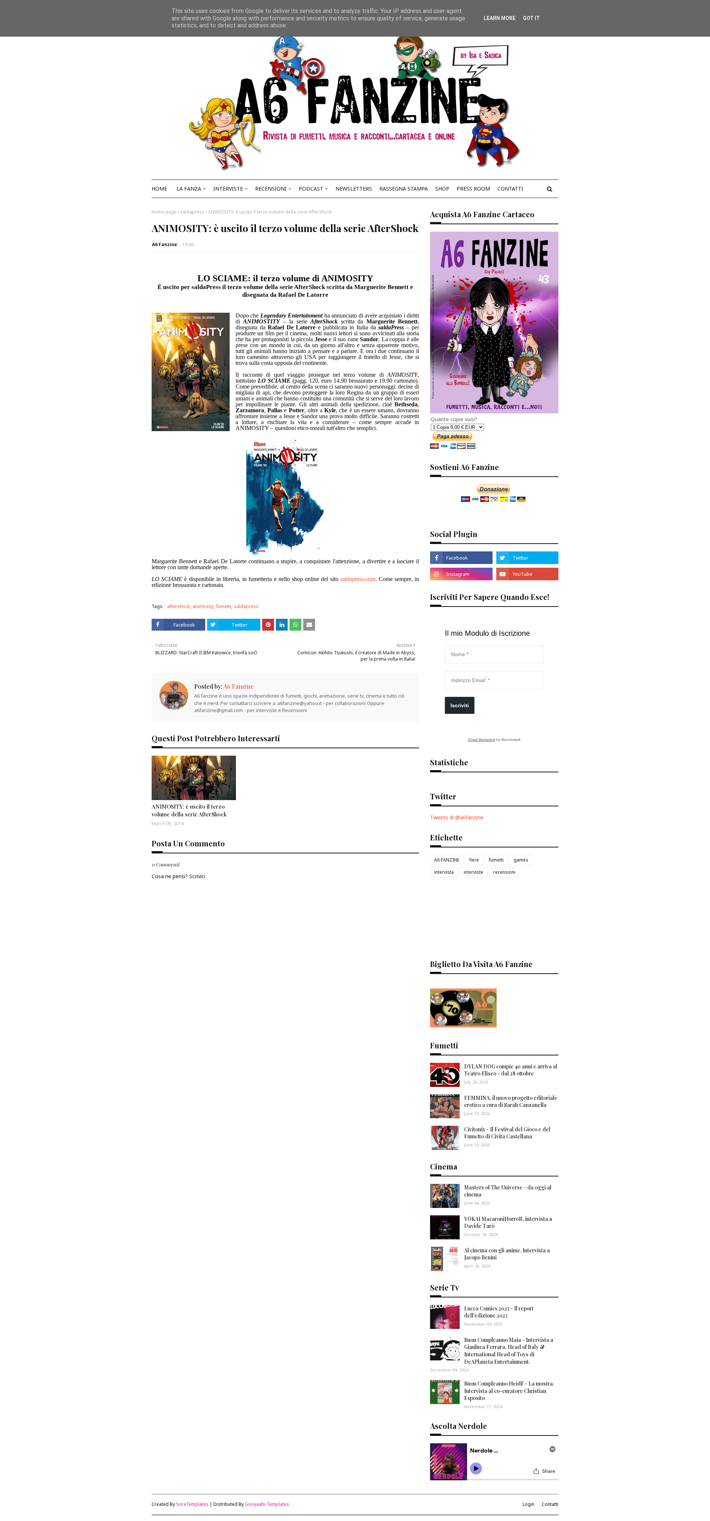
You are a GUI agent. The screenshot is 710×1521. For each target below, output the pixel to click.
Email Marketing (481, 740)
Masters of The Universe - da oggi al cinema (507, 1191)
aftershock (178, 606)
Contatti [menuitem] (510, 188)
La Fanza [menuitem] (188, 188)
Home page (164, 212)
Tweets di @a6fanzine (456, 817)
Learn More (499, 18)
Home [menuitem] (159, 188)
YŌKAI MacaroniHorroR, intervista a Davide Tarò (508, 1222)
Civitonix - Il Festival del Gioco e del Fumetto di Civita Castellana (507, 1133)
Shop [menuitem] (442, 188)
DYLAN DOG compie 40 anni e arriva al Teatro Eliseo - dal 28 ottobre (510, 1070)
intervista (444, 872)
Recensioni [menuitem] (271, 188)
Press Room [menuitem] (473, 188)
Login (528, 1504)
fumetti (223, 606)
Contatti (550, 1504)
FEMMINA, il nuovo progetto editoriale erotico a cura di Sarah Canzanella (510, 1101)
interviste (473, 872)
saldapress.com (357, 579)
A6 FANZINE (446, 860)
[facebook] (461, 557)
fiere (474, 860)
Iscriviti (459, 705)
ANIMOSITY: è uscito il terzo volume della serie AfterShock (189, 810)
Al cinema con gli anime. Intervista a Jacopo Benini (507, 1254)
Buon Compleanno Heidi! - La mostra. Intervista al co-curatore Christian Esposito (509, 1390)
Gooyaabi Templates (267, 1504)
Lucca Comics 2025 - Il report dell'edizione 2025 (499, 1312)
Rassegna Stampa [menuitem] (403, 188)
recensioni (504, 872)
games (521, 860)
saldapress (192, 212)
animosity (203, 606)
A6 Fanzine (164, 244)
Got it (531, 18)
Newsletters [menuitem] (353, 188)
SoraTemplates (192, 1504)
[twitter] (527, 557)
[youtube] (527, 574)
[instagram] (461, 574)
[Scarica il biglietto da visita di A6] (463, 1025)
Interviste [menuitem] (228, 188)
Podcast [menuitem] (311, 188)
